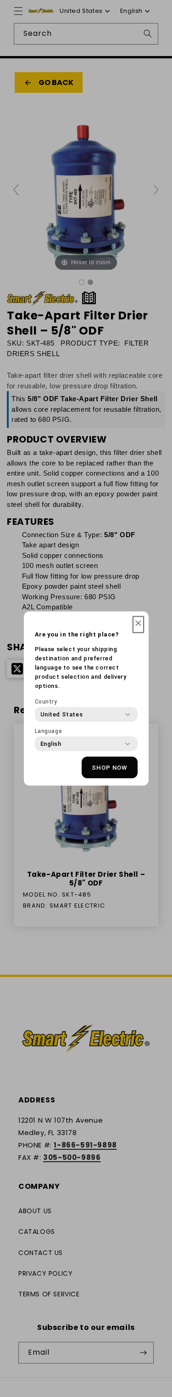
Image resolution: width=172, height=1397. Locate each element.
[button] (138, 625)
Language (48, 731)
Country (46, 701)
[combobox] (61, 714)
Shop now (109, 767)
